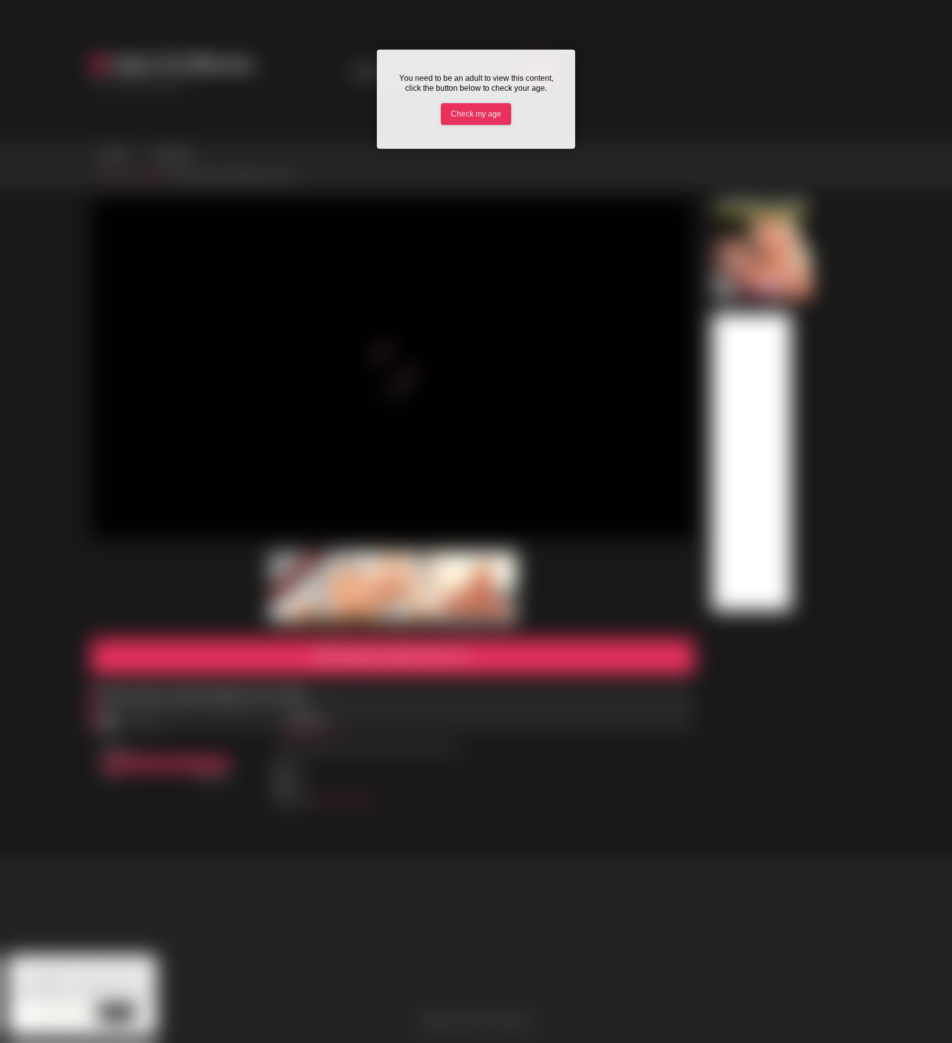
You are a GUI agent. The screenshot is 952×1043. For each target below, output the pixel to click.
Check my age (476, 114)
